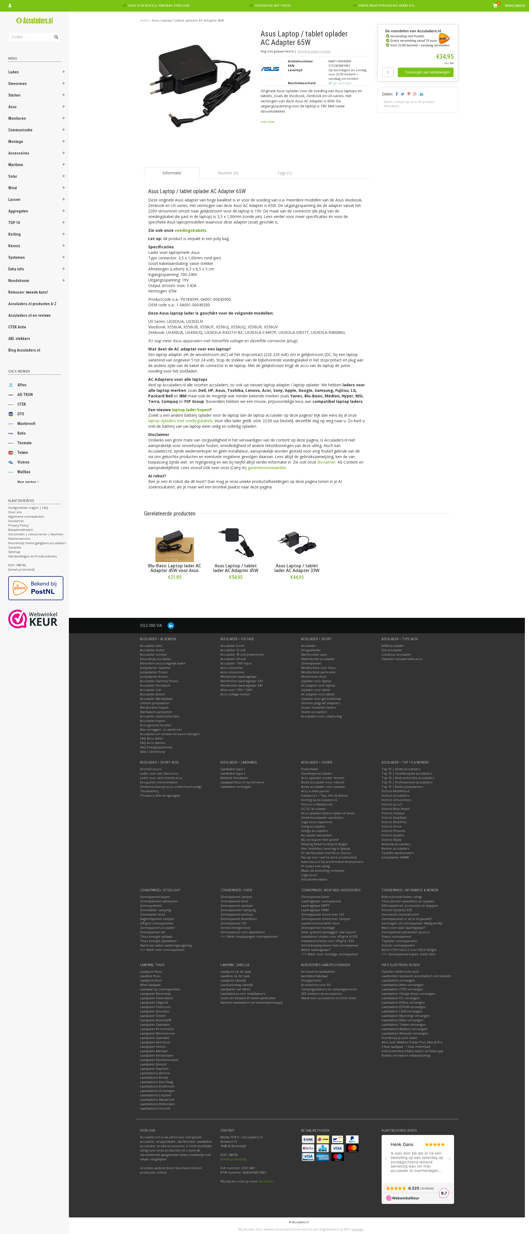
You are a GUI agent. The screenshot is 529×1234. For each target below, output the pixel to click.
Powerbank (309, 769)
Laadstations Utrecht (155, 1108)
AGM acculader (393, 645)
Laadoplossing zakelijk (236, 985)
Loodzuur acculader (396, 654)
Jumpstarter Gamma (155, 668)
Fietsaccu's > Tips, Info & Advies (324, 795)
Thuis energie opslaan (156, 936)
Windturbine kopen (154, 707)
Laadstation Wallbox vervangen (404, 1029)
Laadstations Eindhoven (157, 1086)
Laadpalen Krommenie (157, 1029)
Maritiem (15, 165)
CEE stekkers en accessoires (321, 993)
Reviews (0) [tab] (228, 172)
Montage (15, 141)
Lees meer (268, 122)
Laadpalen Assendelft (155, 1020)
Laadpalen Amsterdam (156, 1055)
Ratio (21, 433)
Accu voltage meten (235, 694)
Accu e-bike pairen (315, 791)
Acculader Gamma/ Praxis (159, 681)
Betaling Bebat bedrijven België (324, 844)
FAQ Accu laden (151, 738)
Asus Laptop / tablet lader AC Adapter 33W (297, 568)
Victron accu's (392, 804)
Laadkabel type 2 (232, 773)
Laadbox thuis (150, 976)
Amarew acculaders (396, 844)
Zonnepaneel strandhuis (238, 919)
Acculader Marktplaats (156, 698)
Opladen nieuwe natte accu (402, 659)
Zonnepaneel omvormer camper (325, 919)
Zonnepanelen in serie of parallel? (407, 919)
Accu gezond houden (155, 725)
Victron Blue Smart (395, 809)
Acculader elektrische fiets (159, 716)
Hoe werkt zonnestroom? (400, 914)
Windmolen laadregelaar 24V (241, 685)
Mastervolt (26, 423)
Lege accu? (309, 875)
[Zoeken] (56, 34)
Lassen (14, 199)
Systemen (16, 257)
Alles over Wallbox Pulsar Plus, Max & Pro (412, 1042)
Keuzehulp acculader (155, 659)
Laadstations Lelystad (155, 1095)
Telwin (22, 452)
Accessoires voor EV (316, 985)
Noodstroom (18, 280)
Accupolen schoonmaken (158, 782)
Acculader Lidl (150, 690)
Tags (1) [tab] (284, 172)
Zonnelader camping (155, 910)
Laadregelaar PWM (315, 910)
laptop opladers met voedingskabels (180, 420)
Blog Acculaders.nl (24, 350)
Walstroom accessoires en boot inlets (328, 998)
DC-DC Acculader (313, 809)
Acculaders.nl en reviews (29, 315)
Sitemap (14, 552)
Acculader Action (152, 694)
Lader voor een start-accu (159, 773)
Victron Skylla (391, 839)
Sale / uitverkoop (152, 751)
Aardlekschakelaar (314, 976)
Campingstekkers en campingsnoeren (329, 989)
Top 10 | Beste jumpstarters (402, 786)
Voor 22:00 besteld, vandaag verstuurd (159, 5)
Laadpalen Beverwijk (155, 993)
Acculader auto (151, 645)
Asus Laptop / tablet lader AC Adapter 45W (235, 568)
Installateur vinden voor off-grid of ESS (329, 936)
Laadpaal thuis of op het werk (242, 782)
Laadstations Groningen (157, 1091)
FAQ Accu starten (152, 743)
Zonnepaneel (311, 663)
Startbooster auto (314, 654)
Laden (13, 72)
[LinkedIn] (170, 625)
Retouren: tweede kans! (28, 292)
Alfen (21, 385)
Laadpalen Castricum (155, 1007)
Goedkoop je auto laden (399, 1038)
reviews (357, 1229)
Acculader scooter (153, 654)
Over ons (15, 512)
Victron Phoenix (393, 831)
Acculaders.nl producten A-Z (32, 304)
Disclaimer (16, 521)
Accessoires (18, 153)
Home (144, 20)
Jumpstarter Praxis (153, 672)
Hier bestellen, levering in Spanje (325, 848)
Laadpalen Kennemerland (159, 1060)
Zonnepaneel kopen (155, 897)
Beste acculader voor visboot (322, 782)
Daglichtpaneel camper (157, 919)
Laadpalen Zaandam (155, 1024)
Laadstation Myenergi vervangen (406, 1016)
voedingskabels (190, 230)
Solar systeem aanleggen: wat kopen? (328, 932)
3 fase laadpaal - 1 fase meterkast (406, 1046)
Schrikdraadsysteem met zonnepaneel (329, 945)
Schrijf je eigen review (313, 51)
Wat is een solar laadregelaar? (403, 928)
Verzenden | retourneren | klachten (35, 534)
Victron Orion (392, 826)
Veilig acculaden (313, 826)
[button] (63, 72)
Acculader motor (152, 650)
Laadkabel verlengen (235, 786)
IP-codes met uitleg (315, 866)
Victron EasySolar (394, 817)
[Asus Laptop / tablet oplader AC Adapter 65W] (200, 87)
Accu (12, 107)
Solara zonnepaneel (396, 936)
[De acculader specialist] (34, 21)
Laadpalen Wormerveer (157, 1033)
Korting (14, 234)
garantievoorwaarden (267, 467)
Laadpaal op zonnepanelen (160, 989)
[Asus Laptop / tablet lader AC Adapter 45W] (235, 542)
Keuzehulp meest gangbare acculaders (37, 543)
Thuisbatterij (149, 791)
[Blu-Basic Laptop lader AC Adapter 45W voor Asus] (174, 542)
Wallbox (23, 472)
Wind (12, 188)
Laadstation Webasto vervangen (405, 1033)
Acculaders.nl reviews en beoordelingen (170, 734)
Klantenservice (19, 538)
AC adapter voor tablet (317, 694)
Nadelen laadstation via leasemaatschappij (251, 1002)
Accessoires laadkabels (318, 971)
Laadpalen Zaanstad (154, 1038)
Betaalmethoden (20, 530)
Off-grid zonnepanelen (157, 923)
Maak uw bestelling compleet (322, 870)
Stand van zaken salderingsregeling (166, 945)
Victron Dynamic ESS (397, 910)
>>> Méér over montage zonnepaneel (329, 954)
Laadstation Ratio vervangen (402, 1020)
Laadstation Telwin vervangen (404, 1024)
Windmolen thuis (313, 676)
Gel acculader (392, 650)
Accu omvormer (232, 672)
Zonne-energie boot (235, 928)
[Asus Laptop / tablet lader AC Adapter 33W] (297, 542)
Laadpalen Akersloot (155, 1042)
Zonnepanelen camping (238, 910)
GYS (20, 414)
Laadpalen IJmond (153, 1064)
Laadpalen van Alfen (235, 989)
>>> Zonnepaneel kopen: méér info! (409, 954)
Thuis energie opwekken (158, 941)
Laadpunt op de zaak (235, 971)
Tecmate (24, 443)
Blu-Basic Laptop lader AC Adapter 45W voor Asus (174, 568)
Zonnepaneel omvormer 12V (322, 914)
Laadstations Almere (155, 1073)
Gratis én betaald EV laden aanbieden (248, 998)
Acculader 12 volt (233, 650)
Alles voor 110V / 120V (236, 690)
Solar (12, 176)
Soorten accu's (150, 769)
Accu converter (231, 668)
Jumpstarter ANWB (395, 857)
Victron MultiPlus (394, 822)
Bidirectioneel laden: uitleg (402, 897)
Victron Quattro (393, 835)
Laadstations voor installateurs (242, 993)
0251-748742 (17, 565)
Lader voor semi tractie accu (161, 778)
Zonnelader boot (152, 914)
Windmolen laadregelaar (238, 676)
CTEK (21, 404)
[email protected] (233, 1159)
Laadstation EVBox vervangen (403, 1002)
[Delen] (396, 94)
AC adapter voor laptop (318, 685)
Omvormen (17, 83)
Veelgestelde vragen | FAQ (28, 508)
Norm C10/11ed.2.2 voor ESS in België (409, 950)
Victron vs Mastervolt (316, 804)
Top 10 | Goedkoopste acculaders (407, 773)
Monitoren (17, 118)
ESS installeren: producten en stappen (410, 905)
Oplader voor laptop (316, 681)
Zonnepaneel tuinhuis (236, 914)
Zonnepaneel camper (236, 897)
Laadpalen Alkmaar (154, 1051)
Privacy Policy (18, 525)
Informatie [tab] (172, 172)
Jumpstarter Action (154, 676)
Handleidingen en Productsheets (32, 556)
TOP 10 (14, 222)
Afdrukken (391, 106)
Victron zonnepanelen (398, 945)
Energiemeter (311, 980)
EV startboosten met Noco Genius (326, 853)
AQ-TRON (25, 394)
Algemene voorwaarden (26, 516)
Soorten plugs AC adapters (320, 703)
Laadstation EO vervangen (401, 998)
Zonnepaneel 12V (233, 923)
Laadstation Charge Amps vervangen (408, 993)
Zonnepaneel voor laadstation (242, 932)
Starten (14, 95)
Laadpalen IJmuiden (154, 1011)
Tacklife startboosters (398, 853)
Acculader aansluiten (316, 835)
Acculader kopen (152, 721)
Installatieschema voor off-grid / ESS (327, 941)
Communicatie (20, 130)
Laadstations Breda (154, 1077)
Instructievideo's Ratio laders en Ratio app (412, 1051)
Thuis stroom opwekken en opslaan (408, 901)
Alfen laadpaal (150, 985)
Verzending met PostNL (273, 5)
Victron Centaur (393, 813)
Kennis (14, 246)
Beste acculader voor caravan (323, 786)
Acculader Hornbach (155, 685)
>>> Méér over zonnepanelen (162, 950)
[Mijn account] (10, 5)
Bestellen (175, 588)
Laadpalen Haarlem (154, 1069)
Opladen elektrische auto (400, 971)
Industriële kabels (314, 879)
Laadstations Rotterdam (157, 1104)
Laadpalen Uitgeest (154, 1002)
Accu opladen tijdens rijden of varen (328, 813)
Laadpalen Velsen (153, 1016)
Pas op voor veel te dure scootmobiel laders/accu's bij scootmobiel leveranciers (332, 859)
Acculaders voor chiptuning (321, 716)
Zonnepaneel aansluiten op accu (406, 932)
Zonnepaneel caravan (236, 905)
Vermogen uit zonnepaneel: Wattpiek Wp (412, 923)
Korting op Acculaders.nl (319, 800)
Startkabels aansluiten (156, 712)
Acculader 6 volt (232, 645)
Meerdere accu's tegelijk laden (162, 663)
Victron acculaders (395, 795)
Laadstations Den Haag (156, 1082)
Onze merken (19, 371)
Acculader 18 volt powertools (241, 654)
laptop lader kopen (191, 409)
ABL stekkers (19, 338)
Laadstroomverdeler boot (320, 923)
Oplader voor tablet (315, 690)
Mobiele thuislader (234, 778)
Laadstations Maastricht (157, 1099)
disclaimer (326, 462)
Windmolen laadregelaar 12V (241, 681)
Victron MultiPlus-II (395, 791)
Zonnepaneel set (152, 932)
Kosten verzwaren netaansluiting (406, 1055)
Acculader (308, 645)
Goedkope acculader (316, 773)
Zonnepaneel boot (234, 901)
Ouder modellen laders (318, 707)
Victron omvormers (396, 800)
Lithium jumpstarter (155, 703)
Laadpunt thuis (151, 971)
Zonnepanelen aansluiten (159, 901)
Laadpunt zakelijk (233, 980)
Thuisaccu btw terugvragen (160, 795)
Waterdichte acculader (318, 659)
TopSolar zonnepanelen (399, 941)
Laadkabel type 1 (232, 769)
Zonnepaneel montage (318, 928)
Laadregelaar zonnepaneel (321, 901)
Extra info (16, 269)
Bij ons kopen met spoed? (320, 839)
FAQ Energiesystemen (156, 747)
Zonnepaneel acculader (157, 928)
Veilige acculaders (314, 831)
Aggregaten (18, 211)
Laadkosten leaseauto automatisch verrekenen (416, 976)
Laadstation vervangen (398, 980)
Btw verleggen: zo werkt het (161, 729)
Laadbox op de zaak (235, 976)
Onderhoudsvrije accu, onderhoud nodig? (171, 786)
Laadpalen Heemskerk (156, 998)
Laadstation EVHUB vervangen (404, 1007)
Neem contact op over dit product (409, 102)
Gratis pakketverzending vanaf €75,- (387, 5)
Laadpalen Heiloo (153, 1046)
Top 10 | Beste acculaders (401, 769)
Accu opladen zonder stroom (322, 778)
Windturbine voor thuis (318, 668)
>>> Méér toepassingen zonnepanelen (249, 936)
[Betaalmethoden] (308, 1139)
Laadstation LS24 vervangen (402, 1011)
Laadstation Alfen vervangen (402, 985)
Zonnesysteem (151, 905)
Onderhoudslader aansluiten (322, 817)
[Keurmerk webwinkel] (42, 618)
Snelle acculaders (314, 712)
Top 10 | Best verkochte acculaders (408, 778)
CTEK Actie (17, 327)
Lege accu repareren (316, 822)
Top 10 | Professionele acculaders (407, 782)
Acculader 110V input (236, 663)
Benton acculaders (395, 848)
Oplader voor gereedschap (321, 698)
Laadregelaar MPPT (315, 905)
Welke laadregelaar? (316, 950)
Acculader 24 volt (233, 659)
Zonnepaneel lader (315, 897)
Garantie (14, 547)
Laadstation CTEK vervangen (402, 989)
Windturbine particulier (318, 672)
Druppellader (311, 650)
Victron (23, 462)
